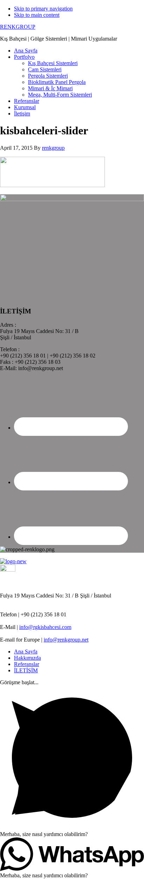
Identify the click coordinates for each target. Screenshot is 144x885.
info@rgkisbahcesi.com (45, 627)
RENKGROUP (17, 27)
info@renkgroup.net (66, 640)
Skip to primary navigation (43, 9)
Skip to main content (36, 15)
